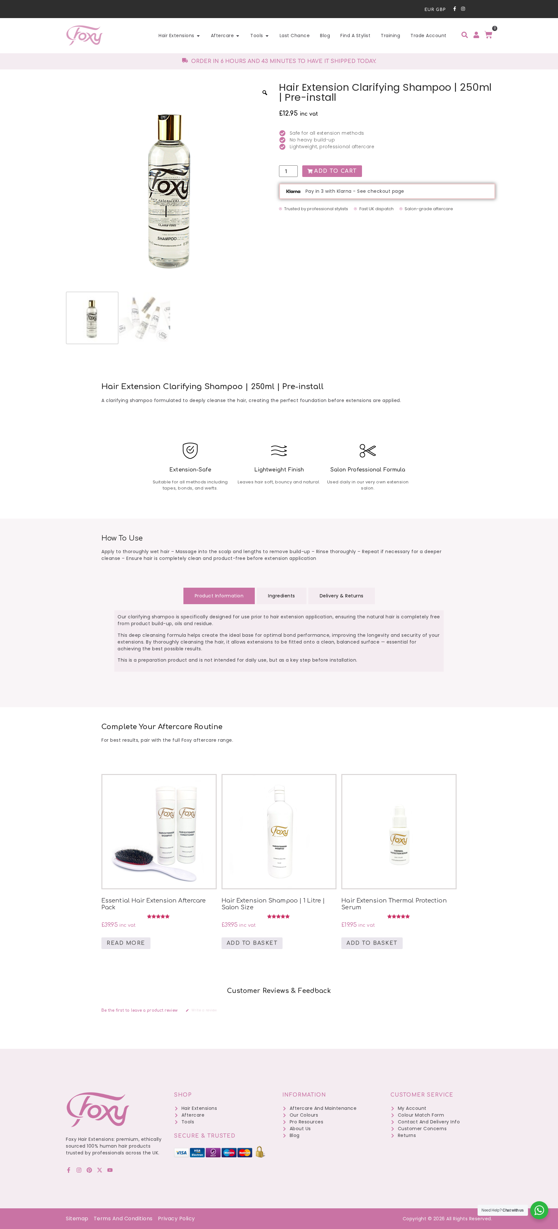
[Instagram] (463, 8)
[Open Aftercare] (237, 35)
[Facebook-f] (454, 8)
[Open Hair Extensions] (198, 35)
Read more (126, 943)
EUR (430, 9)
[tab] (219, 596)
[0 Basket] (488, 35)
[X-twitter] (99, 1170)
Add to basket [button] (252, 943)
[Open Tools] (267, 35)
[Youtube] (110, 1170)
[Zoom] (265, 92)
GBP (441, 9)
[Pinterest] (89, 1170)
